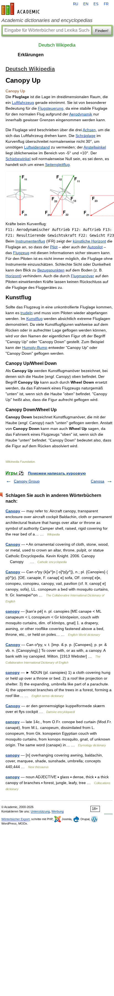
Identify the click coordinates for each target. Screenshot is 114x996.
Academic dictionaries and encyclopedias (46, 20)
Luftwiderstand (37, 147)
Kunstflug (34, 318)
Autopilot (95, 247)
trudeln (26, 313)
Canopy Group (27, 481)
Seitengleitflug (57, 164)
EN (85, 4)
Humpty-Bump (34, 347)
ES (96, 4)
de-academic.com (21, 9)
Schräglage (85, 135)
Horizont (13, 276)
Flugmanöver (82, 276)
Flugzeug (21, 253)
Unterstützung (40, 811)
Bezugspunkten (50, 270)
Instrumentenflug (30, 241)
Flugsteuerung (50, 108)
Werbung (57, 811)
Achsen (89, 130)
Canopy (13, 511)
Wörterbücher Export (15, 819)
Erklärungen (31, 54)
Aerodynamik (80, 114)
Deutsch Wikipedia (57, 45)
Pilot (54, 247)
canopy (13, 611)
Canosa (97, 481)
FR (106, 4)
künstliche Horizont (89, 241)
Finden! (101, 30)
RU (75, 4)
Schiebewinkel (18, 159)
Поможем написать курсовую (57, 473)
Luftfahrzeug (23, 102)
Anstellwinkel (95, 147)
